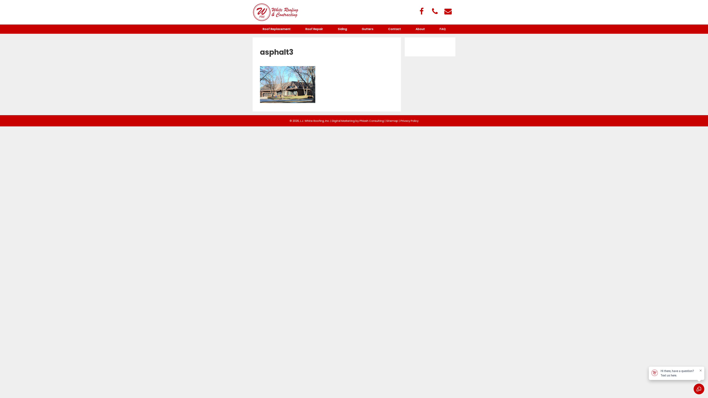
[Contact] (448, 12)
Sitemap (392, 121)
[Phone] (435, 12)
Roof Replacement (277, 29)
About (420, 29)
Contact (394, 29)
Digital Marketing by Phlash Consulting (358, 121)
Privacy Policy (409, 121)
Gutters (367, 29)
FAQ (443, 29)
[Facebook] (421, 12)
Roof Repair (314, 29)
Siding (342, 29)
